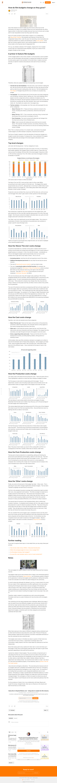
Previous (12, 710)
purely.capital (39, 40)
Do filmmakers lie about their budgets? (20, 552)
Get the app (33, 779)
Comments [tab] (11, 718)
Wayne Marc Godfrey (16, 37)
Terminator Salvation (21, 273)
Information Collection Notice (28, 754)
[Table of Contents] (1, 391)
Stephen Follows (14, 740)
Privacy (28, 777)
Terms (31, 777)
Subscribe (48, 2)
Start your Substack (26, 779)
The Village (13, 90)
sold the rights (24, 271)
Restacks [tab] (15, 718)
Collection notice (35, 777)
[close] (39, 733)
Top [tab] (9, 732)
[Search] (41, 2)
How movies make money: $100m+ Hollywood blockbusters (25, 548)
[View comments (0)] (12, 14)
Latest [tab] (12, 732)
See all (10, 762)
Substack (24, 781)
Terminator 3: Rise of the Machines (31, 268)
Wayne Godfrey (27, 576)
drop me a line (37, 519)
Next (45, 710)
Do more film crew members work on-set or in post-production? (26, 554)
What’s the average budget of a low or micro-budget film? (24, 550)
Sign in (53, 2)
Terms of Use (34, 753)
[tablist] (13, 718)
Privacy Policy (37, 754)
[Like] (9, 14)
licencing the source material (23, 264)
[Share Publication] (43, 2)
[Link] (7, 54)
